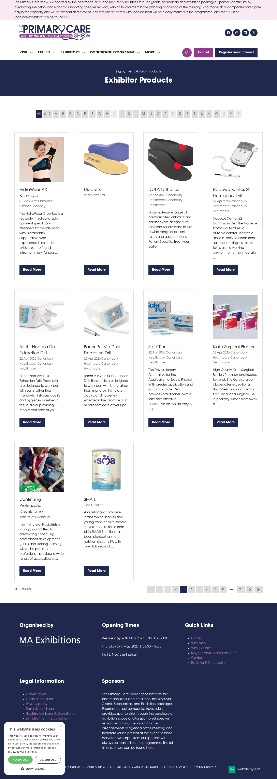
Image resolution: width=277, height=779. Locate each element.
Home (120, 71)
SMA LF (91, 500)
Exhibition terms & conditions (48, 718)
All (39, 114)
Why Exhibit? (201, 648)
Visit (23, 52)
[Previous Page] (159, 589)
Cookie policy (36, 694)
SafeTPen (157, 347)
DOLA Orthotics (163, 190)
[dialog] (34, 748)
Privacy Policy (203, 767)
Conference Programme (112, 52)
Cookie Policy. (29, 751)
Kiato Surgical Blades (233, 347)
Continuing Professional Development (33, 506)
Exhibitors (70, 52)
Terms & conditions (40, 709)
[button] (151, 52)
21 (241, 589)
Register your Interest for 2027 (213, 653)
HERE (67, 17)
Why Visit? (198, 643)
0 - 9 (47, 114)
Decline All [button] (48, 759)
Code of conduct (39, 699)
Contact (197, 658)
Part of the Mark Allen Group (91, 767)
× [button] (60, 726)
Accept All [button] (20, 759)
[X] (254, 32)
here (149, 748)
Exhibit (44, 52)
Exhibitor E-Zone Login (208, 663)
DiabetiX (92, 190)
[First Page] (151, 589)
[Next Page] (249, 589)
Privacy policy (36, 704)
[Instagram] (236, 32)
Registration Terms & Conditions (50, 713)
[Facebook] (228, 32)
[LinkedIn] (245, 32)
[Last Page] (258, 589)
